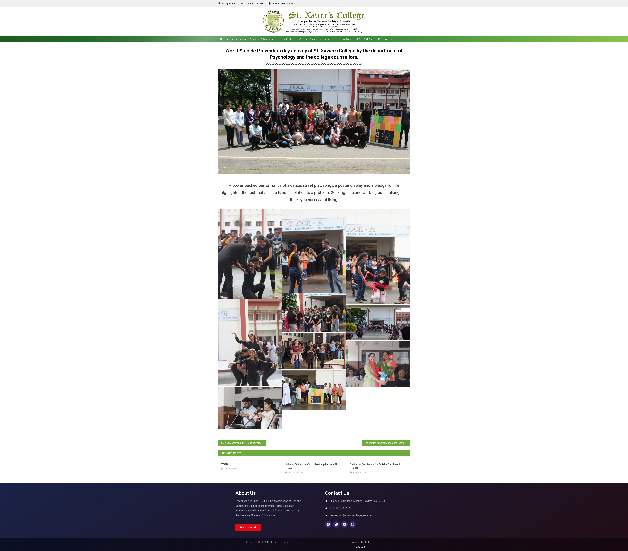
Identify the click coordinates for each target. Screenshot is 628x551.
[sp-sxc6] (250, 342)
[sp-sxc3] (314, 351)
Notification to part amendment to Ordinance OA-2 (387, 443)
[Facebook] (328, 524)
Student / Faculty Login (282, 3)
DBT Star (369, 39)
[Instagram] (352, 524)
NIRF (357, 39)
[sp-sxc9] (378, 256)
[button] (248, 527)
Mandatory (331, 39)
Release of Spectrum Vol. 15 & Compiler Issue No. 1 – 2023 (313, 466)
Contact (261, 3)
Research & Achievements (264, 39)
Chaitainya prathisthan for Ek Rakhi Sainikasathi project (375, 466)
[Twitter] (336, 524)
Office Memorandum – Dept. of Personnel (244, 443)
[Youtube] (344, 524)
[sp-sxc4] (378, 322)
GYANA (224, 464)
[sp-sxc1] (314, 390)
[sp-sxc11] (250, 254)
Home (250, 3)
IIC (379, 39)
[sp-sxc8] (314, 312)
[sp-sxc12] (250, 408)
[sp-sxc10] (314, 251)
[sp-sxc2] (378, 364)
